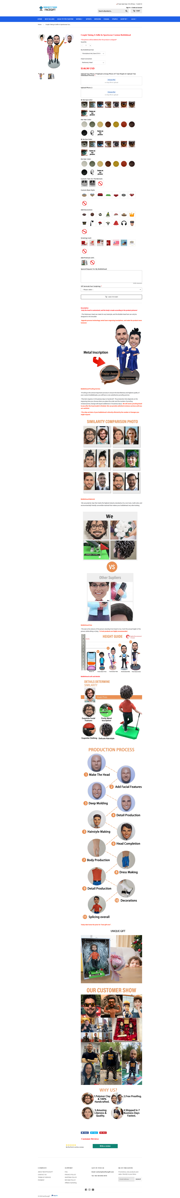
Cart (138, 11)
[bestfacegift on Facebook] (86, 1190)
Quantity (83, 42)
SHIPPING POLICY (71, 1177)
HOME (40, 19)
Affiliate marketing (71, 1183)
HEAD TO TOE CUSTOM (65, 19)
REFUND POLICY (70, 1180)
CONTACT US (42, 1174)
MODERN (97, 19)
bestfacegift (46, 1196)
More (133, 19)
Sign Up (138, 1179)
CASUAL (106, 19)
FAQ (66, 1172)
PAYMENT (41, 1180)
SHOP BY (124, 19)
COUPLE (115, 19)
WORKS (79, 19)
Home (39, 24)
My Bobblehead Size (87, 50)
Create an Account (137, 7)
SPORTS (88, 19)
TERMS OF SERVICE (44, 1177)
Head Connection (86, 59)
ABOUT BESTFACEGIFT (45, 1172)
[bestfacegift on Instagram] (89, 1190)
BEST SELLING (49, 19)
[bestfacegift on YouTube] (93, 1190)
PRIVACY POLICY (70, 1174)
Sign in (128, 7)
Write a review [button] (105, 1146)
